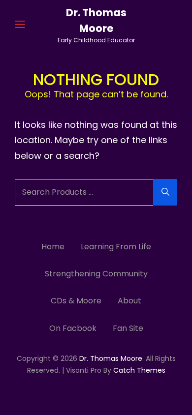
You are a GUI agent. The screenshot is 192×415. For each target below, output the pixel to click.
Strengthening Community (96, 273)
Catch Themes (139, 370)
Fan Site (128, 328)
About (129, 300)
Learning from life (116, 246)
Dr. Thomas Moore (110, 358)
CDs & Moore (76, 300)
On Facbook (72, 328)
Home (52, 246)
